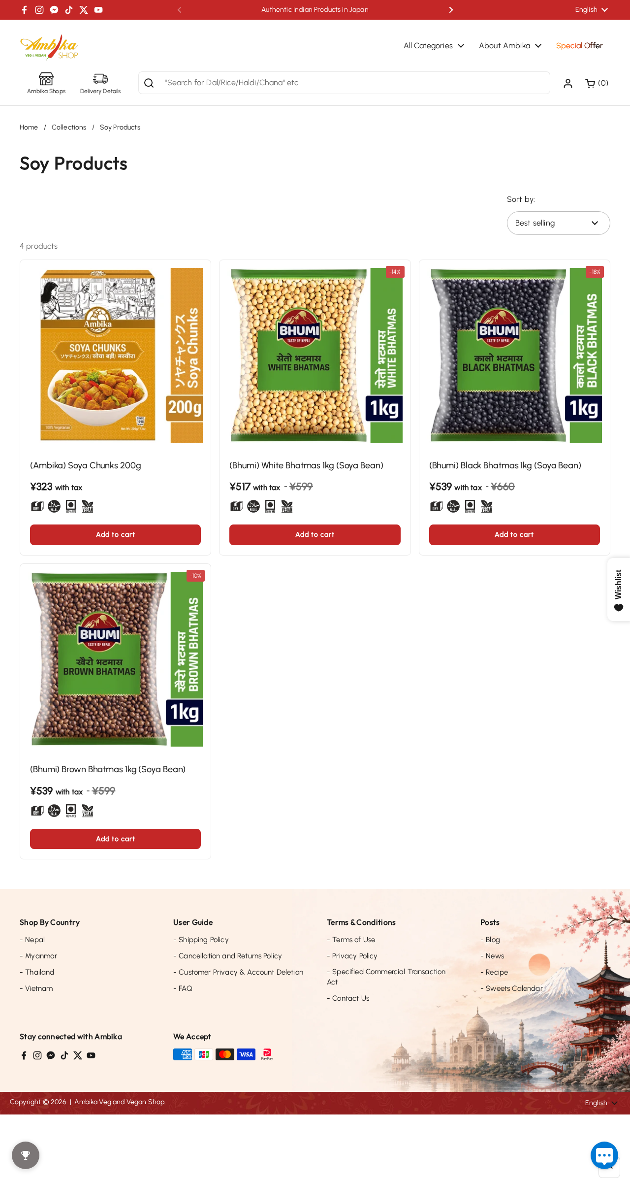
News (492, 955)
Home (29, 127)
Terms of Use (351, 939)
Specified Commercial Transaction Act (386, 976)
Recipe (494, 972)
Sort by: (521, 199)
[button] (597, 83)
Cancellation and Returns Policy (227, 955)
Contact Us (348, 998)
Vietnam (36, 988)
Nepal (32, 939)
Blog (490, 939)
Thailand (37, 972)
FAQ (182, 988)
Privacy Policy (352, 955)
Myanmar (38, 955)
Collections (69, 127)
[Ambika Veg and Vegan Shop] (49, 48)
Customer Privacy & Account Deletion (238, 972)
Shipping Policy (201, 939)
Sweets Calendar (511, 988)
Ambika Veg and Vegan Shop (119, 1102)
